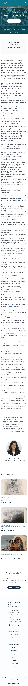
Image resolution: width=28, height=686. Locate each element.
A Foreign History (6, 502)
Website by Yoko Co (14, 683)
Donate (14, 660)
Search (14, 657)
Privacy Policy (14, 663)
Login (14, 654)
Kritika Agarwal (14, 12)
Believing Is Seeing (7, 530)
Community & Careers (14, 641)
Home (4, 29)
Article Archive (10, 29)
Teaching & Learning (14, 634)
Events (14, 637)
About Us (14, 647)
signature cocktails (13, 306)
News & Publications (14, 644)
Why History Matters (14, 631)
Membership (14, 650)
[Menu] (25, 2)
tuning (19, 200)
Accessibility (14, 666)
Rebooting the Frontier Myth (10, 558)
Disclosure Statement (14, 670)
